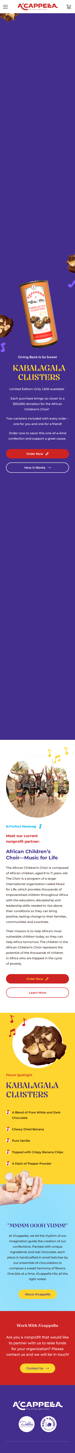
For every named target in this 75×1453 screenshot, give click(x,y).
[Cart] (68, 6)
